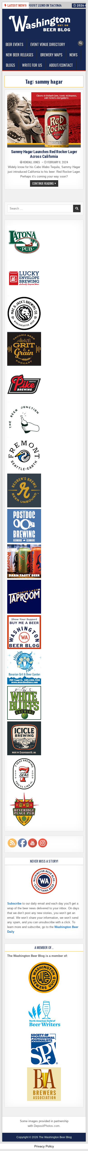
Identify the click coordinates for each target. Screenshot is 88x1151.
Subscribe (14, 903)
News (73, 55)
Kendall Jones (31, 162)
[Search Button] (80, 43)
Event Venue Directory (47, 44)
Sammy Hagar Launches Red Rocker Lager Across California (44, 154)
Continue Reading (45, 184)
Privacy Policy (44, 1146)
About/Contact (61, 65)
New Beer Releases (19, 55)
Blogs (10, 65)
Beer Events (14, 44)
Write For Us (32, 65)
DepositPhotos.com (47, 1126)
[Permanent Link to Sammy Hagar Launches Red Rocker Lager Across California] (44, 119)
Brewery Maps (51, 55)
